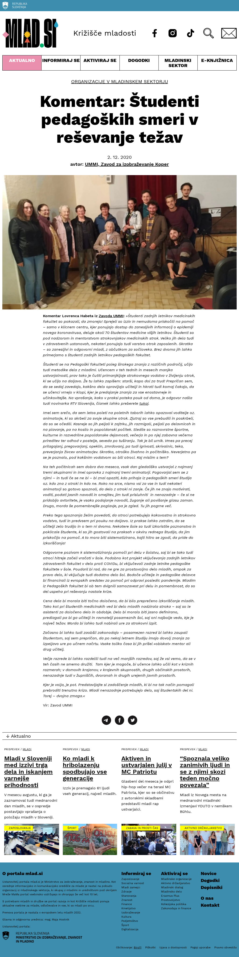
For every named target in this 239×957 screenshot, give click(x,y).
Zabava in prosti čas (142, 828)
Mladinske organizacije (176, 879)
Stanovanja (128, 895)
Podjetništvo (129, 921)
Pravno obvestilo (225, 947)
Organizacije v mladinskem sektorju (119, 81)
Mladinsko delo (171, 891)
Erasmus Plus (170, 895)
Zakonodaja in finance (176, 908)
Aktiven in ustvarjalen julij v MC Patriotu (146, 765)
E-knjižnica (217, 60)
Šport (72, 828)
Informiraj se (61, 64)
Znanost (126, 900)
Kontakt (210, 905)
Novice (209, 873)
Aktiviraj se (100, 64)
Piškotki (150, 947)
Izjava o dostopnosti (173, 947)
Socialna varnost (132, 883)
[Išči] (208, 33)
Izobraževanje (130, 912)
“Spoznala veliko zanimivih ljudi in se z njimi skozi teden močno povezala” (205, 771)
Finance (126, 904)
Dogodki (139, 60)
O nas (207, 898)
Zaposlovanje (20, 828)
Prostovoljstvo (170, 900)
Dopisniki (211, 887)
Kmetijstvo (128, 908)
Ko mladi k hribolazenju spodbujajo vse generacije (85, 768)
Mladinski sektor (178, 64)
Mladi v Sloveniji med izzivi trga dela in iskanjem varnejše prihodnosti (28, 771)
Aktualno (22, 64)
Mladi (27, 749)
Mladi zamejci (130, 887)
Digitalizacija (129, 929)
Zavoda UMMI (111, 316)
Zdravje (126, 891)
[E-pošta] (229, 33)
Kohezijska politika (173, 904)
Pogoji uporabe (200, 947)
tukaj (143, 403)
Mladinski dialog (172, 887)
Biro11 (137, 947)
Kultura (126, 916)
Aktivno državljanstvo (203, 828)
